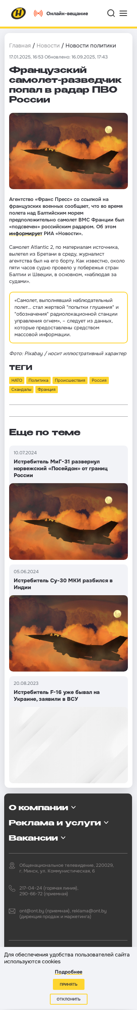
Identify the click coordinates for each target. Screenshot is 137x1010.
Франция (47, 389)
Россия (99, 380)
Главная (20, 45)
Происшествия (70, 380)
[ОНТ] (18, 13)
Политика (38, 380)
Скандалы (21, 389)
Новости (48, 45)
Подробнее (68, 972)
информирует (25, 233)
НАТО (16, 380)
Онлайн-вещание (67, 13)
